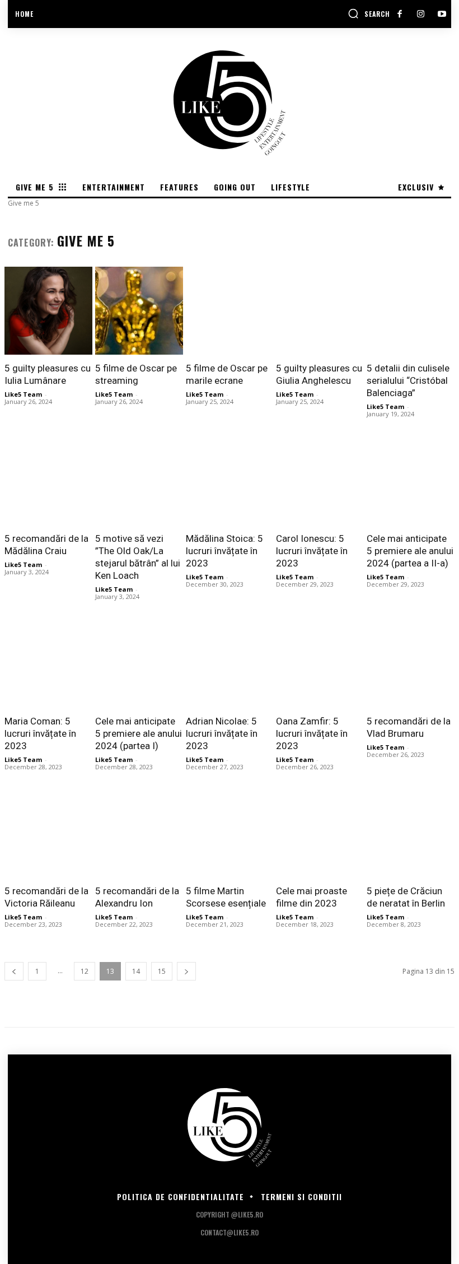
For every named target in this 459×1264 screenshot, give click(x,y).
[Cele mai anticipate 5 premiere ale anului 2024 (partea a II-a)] (411, 481)
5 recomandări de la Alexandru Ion (137, 897)
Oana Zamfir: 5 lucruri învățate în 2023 (312, 733)
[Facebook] (399, 14)
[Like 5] (229, 102)
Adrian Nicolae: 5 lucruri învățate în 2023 (221, 733)
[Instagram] (420, 14)
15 (162, 971)
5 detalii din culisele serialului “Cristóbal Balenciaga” (408, 380)
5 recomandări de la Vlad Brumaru (409, 727)
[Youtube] (442, 14)
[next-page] (186, 971)
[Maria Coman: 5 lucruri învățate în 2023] (48, 664)
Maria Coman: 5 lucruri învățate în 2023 (40, 733)
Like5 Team (23, 394)
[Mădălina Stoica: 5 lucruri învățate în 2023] (230, 481)
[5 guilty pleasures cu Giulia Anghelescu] (320, 311)
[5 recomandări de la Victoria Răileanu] (48, 834)
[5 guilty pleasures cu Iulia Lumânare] (48, 311)
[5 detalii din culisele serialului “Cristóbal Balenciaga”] (411, 311)
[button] (369, 13)
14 (136, 971)
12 (84, 971)
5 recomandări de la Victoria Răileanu (46, 897)
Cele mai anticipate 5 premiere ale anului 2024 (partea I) (138, 733)
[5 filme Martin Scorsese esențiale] (230, 834)
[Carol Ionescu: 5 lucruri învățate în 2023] (320, 481)
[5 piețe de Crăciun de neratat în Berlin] (411, 834)
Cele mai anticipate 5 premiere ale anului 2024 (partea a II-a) (410, 551)
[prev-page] (14, 971)
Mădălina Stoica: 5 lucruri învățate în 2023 (224, 551)
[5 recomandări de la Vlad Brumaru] (411, 664)
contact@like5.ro (229, 1232)
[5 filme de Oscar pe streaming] (139, 311)
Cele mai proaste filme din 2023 (311, 897)
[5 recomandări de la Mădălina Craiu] (48, 481)
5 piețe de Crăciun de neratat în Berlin (406, 897)
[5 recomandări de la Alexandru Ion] (139, 834)
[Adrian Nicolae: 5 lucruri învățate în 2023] (230, 664)
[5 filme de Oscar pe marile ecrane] (230, 311)
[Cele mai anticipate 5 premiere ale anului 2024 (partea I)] (139, 664)
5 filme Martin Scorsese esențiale (226, 897)
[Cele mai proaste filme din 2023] (320, 834)
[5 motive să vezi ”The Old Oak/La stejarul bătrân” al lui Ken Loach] (139, 481)
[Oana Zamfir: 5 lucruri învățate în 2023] (320, 664)
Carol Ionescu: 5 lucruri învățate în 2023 (312, 551)
